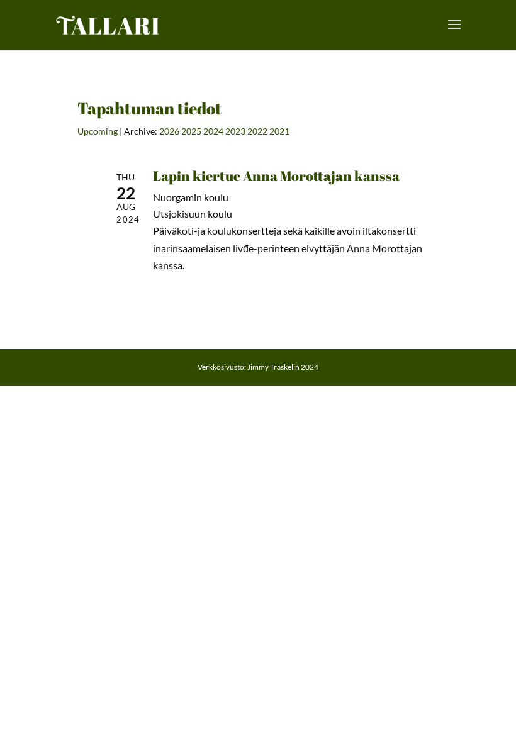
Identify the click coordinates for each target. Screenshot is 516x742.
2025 (191, 131)
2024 (213, 131)
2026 (169, 131)
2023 (235, 131)
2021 (279, 131)
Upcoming (97, 131)
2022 (257, 131)
